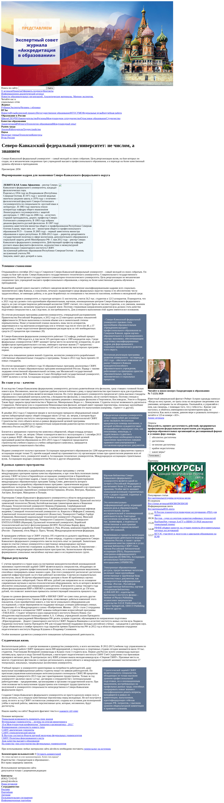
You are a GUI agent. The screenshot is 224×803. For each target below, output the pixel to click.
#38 (174, 503)
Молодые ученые (10, 135)
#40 (170, 503)
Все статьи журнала (158, 503)
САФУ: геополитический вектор (18, 732)
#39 (177, 503)
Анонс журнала (156, 418)
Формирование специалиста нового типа (23, 727)
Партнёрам (7, 792)
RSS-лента (169, 509)
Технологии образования (39, 124)
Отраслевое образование (93, 118)
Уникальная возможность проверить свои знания (27, 719)
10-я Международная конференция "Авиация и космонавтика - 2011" (38, 724)
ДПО (16, 118)
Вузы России (8, 137)
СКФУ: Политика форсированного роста (23, 738)
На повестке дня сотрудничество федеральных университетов (34, 743)
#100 (185, 503)
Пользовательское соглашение (17, 797)
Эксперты (15, 107)
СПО (10, 118)
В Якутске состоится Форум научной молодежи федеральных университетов (42, 735)
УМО (79, 113)
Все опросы (216, 423)
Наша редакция (9, 784)
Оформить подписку (32, 91)
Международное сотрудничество (63, 118)
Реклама (5, 789)
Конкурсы (37, 135)
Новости (5, 113)
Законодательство (28, 118)
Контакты (48, 91)
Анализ (5, 129)
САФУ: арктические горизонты (18, 730)
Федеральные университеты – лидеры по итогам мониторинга (34, 721)
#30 (181, 503)
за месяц (186, 498)
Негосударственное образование (53, 113)
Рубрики (5, 107)
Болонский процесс (26, 113)
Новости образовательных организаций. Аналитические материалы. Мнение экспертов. (47, 95)
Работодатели (16, 129)
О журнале (6, 91)
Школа (4, 118)
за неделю (177, 498)
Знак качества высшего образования (20, 741)
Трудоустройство (32, 129)
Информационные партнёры (16, 800)
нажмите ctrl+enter (68, 711)
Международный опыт (64, 124)
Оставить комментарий (49, 754)
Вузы (13, 113)
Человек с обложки (31, 107)
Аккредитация (8, 124)
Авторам (5, 795)
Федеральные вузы (92, 113)
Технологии (25, 135)
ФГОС (73, 113)
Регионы (41, 118)
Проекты (17, 91)
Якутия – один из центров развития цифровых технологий (185, 518)
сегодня (168, 498)
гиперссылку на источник (97, 748)
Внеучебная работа (112, 113)
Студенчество (113, 118)
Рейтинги (21, 124)
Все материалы (156, 498)
